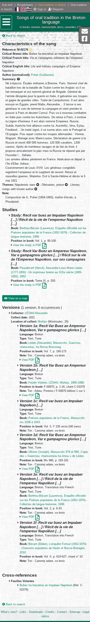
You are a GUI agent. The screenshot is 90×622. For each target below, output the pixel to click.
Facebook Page (84, 39)
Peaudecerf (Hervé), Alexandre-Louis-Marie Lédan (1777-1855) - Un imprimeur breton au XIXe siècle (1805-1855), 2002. (46, 272)
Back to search (15, 35)
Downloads (36, 612)
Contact (62, 612)
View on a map (17, 298)
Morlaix (42, 321)
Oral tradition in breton (52, 5)
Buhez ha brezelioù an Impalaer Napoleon (46, 585)
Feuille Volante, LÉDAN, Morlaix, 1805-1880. (56, 382)
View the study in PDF (27, 245)
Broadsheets (25, 5)
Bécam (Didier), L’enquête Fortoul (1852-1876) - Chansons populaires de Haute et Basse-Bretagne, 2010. (53, 548)
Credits (49, 612)
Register (57, 9)
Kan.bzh (7, 5)
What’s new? (9, 612)
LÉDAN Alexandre (36, 313)
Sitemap (74, 612)
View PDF (28, 359)
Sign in (41, 9)
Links (23, 612)
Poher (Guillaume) (42, 74)
